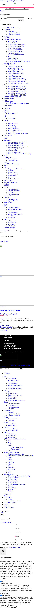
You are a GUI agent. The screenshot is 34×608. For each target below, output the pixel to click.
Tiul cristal (11, 170)
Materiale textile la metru (11, 164)
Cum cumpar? (8, 337)
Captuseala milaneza (14, 34)
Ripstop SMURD (13, 58)
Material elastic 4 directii (15, 49)
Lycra (5, 107)
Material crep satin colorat (10, 310)
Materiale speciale (9, 102)
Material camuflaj (9, 98)
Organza (6, 112)
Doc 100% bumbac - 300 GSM (17, 86)
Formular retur (9, 343)
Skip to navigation (5, 1)
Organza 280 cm (12, 199)
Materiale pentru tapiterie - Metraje (18, 83)
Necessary (5, 582)
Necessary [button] (3, 580)
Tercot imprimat (12, 41)
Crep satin (11, 462)
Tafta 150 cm (11, 434)
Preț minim (3, 18)
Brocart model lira (13, 189)
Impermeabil (7, 140)
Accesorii (6, 36)
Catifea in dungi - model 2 (15, 66)
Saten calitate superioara (15, 209)
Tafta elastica (11, 224)
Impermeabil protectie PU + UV (17, 142)
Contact (6, 340)
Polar (5, 115)
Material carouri (8, 38)
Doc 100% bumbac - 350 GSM (17, 90)
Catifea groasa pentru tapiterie (16, 81)
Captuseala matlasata (14, 33)
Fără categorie (8, 180)
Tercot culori (11, 125)
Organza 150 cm (12, 429)
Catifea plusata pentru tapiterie (17, 78)
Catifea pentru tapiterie (14, 76)
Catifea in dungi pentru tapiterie (17, 80)
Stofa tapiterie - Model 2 (15, 71)
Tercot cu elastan (13, 123)
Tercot (9, 56)
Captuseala (7, 29)
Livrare (6, 339)
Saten (5, 206)
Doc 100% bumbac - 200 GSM (17, 95)
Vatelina (6, 165)
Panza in (6, 110)
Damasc (10, 464)
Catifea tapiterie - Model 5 (15, 70)
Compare (6, 506)
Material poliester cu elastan (16, 55)
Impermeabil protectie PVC (16, 143)
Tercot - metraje (12, 132)
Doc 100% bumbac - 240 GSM (17, 93)
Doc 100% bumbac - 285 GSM (17, 88)
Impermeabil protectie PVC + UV (18, 147)
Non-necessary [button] (4, 593)
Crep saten (11, 211)
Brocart (6, 187)
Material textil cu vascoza (15, 60)
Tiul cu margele (12, 172)
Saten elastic (11, 217)
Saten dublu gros (13, 212)
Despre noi (7, 335)
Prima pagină (4, 231)
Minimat (6, 184)
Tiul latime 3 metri (13, 179)
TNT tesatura (8, 135)
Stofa (5, 138)
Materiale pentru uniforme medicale (18, 103)
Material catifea (12, 159)
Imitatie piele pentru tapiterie (16, 75)
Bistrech (6, 185)
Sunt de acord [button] (4, 547)
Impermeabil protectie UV (15, 145)
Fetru (5, 100)
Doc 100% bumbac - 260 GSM (17, 91)
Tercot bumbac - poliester (15, 130)
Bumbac (6, 155)
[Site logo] (17, 7)
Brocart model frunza (14, 191)
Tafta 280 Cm (12, 226)
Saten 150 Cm (12, 216)
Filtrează (21, 20)
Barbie (6, 204)
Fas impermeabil (12, 150)
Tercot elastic (11, 43)
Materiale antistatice (10, 63)
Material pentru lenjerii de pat (12, 28)
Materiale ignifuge (9, 227)
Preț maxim (28, 18)
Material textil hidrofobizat (15, 51)
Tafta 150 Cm (12, 222)
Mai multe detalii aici (15, 547)
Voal (5, 162)
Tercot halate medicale (14, 48)
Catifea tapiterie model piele (16, 73)
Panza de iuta (8, 202)
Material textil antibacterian (16, 46)
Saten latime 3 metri (13, 207)
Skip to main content (17, 1)
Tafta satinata (11, 118)
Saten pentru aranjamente (15, 214)
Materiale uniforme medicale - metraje (19, 61)
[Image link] (9, 359)
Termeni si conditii (10, 345)
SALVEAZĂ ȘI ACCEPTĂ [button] (8, 607)
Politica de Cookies (10, 347)
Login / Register (8, 507)
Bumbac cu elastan (13, 53)
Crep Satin (7, 108)
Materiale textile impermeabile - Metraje (19, 154)
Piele (9, 440)
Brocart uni (11, 192)
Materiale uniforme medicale (12, 39)
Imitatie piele (7, 196)
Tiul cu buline (12, 175)
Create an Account (5, 522)
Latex (5, 137)
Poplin (6, 120)
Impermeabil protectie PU (15, 149)
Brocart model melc (13, 194)
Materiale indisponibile (10, 182)
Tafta (5, 117)
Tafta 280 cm (11, 435)
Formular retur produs (14, 501)
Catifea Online (8, 157)
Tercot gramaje (12, 127)
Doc (5, 85)
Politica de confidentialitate (12, 348)
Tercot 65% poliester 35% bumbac (18, 133)
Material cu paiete (13, 174)
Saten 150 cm (8, 105)
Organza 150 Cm (13, 113)
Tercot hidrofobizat (13, 128)
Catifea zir (11, 420)
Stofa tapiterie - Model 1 (15, 68)
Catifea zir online (13, 160)
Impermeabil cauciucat (14, 152)
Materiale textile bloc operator (16, 44)
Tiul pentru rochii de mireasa (16, 169)
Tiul (5, 167)
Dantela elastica (12, 425)
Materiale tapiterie (9, 65)
